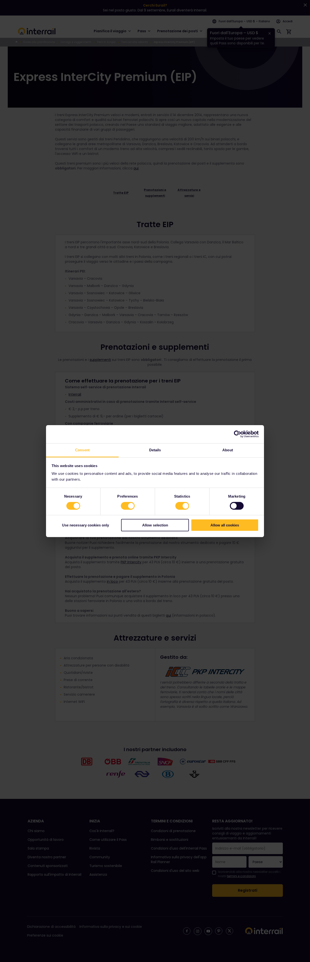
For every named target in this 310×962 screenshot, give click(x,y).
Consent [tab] (82, 450)
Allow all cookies (224, 525)
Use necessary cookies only (85, 525)
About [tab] (227, 450)
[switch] (128, 506)
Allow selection (155, 525)
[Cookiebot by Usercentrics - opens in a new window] (237, 434)
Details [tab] (155, 450)
